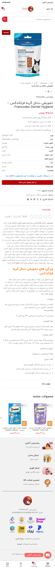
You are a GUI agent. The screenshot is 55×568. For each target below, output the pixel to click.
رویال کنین (19, 538)
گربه (35, 83)
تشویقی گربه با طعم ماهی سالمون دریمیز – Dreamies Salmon (15, 429)
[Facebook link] (40, 199)
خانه (51, 83)
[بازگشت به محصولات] (48, 91)
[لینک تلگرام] (28, 199)
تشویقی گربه (26, 83)
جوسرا (19, 544)
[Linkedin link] (31, 199)
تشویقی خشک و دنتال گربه (42, 86)
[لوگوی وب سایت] (27, 9)
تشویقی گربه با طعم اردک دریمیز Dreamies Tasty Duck (40, 429)
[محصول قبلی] (51, 91)
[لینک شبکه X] (37, 199)
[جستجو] (4, 19)
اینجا (17, 263)
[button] (49, 423)
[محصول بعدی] (45, 91)
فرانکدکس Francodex (44, 97)
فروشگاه (43, 83)
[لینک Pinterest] (34, 199)
